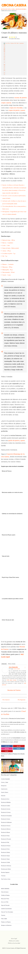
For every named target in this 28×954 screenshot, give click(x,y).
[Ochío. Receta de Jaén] (13, 636)
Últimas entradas (11, 663)
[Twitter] (25, 667)
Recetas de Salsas (5, 852)
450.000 (19, 746)
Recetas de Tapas (5, 859)
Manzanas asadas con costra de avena (12, 492)
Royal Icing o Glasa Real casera (10, 577)
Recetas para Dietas (6, 869)
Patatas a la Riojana (6, 922)
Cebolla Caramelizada (6, 908)
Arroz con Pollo (4, 902)
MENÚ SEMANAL (5, 888)
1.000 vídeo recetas (11, 680)
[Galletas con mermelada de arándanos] (13, 530)
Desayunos (3, 785)
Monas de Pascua (6, 471)
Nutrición (3, 795)
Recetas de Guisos (5, 819)
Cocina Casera (16, 668)
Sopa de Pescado (5, 905)
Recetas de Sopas (5, 855)
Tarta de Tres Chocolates (7, 912)
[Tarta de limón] (13, 572)
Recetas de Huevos (5, 825)
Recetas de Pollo (5, 842)
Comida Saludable (5, 779)
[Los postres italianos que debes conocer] (13, 615)
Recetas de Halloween (6, 822)
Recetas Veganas (5, 872)
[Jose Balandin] (5, 672)
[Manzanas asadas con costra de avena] (13, 508)
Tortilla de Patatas (5, 895)
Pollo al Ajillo (4, 918)
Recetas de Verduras (6, 865)
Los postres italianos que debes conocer (12, 598)
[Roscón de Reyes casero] (13, 551)
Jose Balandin (13, 667)
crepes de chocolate (16, 108)
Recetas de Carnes (5, 809)
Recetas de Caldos (5, 805)
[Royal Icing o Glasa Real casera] (13, 594)
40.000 (18, 748)
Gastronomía (4, 789)
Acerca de (4, 663)
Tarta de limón (5, 556)
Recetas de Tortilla (5, 862)
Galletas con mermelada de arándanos (12, 513)
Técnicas (3, 875)
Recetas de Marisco (6, 829)
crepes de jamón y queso (16, 110)
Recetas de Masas (5, 832)
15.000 (6, 751)
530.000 (7, 748)
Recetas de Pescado (6, 839)
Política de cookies (14, 941)
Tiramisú (3, 915)
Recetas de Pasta (5, 835)
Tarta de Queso (4, 892)
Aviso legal (14, 938)
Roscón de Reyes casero (8, 535)
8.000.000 (7, 746)
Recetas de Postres (14, 690)
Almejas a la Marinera (6, 925)
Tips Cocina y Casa (5, 879)
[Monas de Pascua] (13, 487)
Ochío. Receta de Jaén (8, 620)
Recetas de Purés (5, 849)
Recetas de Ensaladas (6, 815)
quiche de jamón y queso (16, 440)
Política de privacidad (14, 943)
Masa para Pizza (5, 898)
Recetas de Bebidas (6, 802)
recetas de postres (20, 97)
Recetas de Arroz (5, 799)
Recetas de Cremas (6, 812)
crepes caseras (6, 103)
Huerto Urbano (4, 792)
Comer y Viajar (4, 782)
